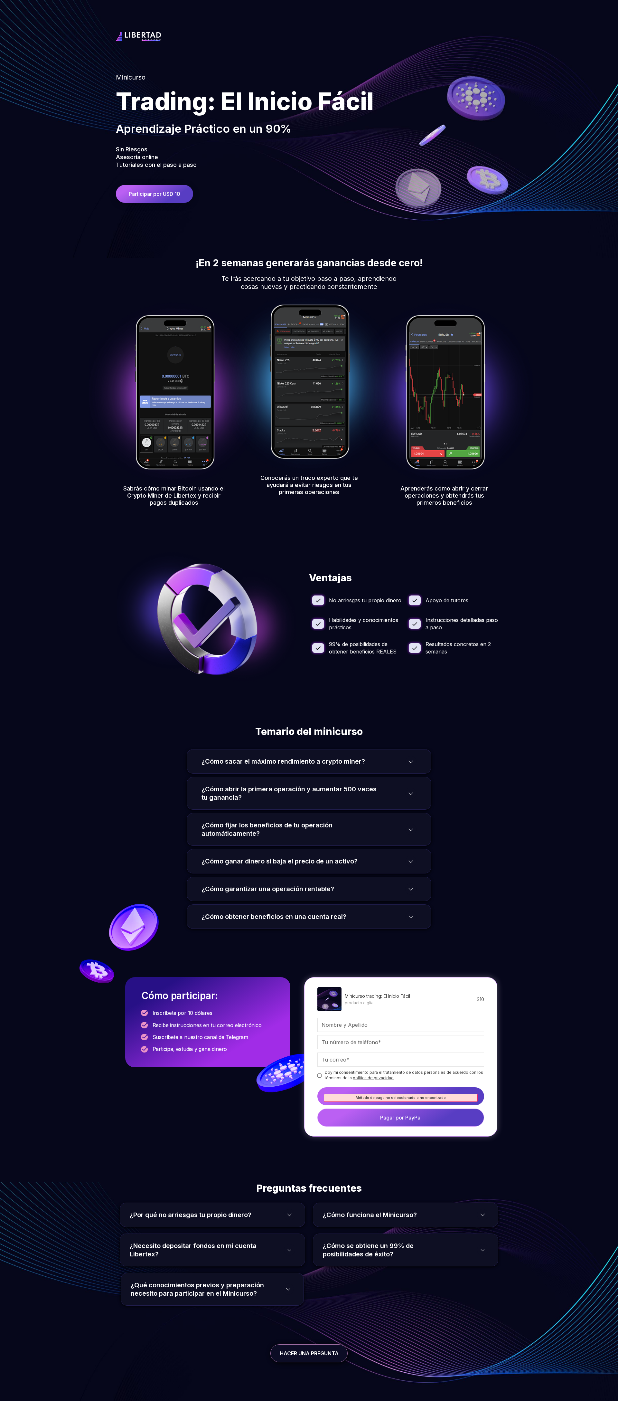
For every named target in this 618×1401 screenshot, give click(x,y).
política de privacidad (373, 1077)
